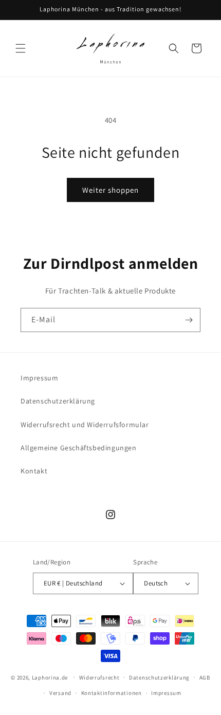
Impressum (39, 377)
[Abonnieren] (188, 320)
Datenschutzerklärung (58, 401)
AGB (204, 677)
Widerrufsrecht (99, 677)
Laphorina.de (50, 677)
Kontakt (34, 470)
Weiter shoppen (110, 190)
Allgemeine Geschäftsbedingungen (79, 447)
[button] (20, 48)
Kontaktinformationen (111, 692)
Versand (60, 692)
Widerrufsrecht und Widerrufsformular (85, 424)
